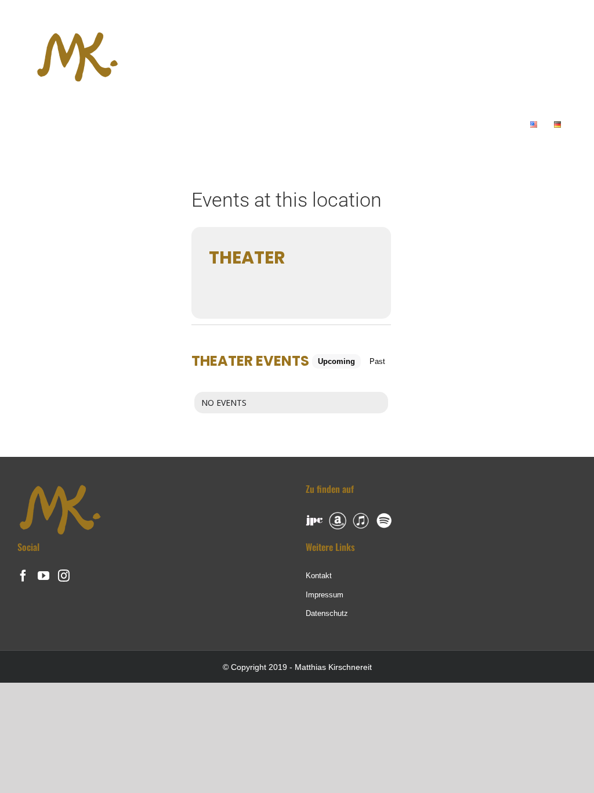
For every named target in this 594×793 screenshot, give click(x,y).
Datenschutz (327, 613)
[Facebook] (23, 576)
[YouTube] (43, 576)
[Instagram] (64, 576)
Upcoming (336, 361)
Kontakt (319, 575)
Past (377, 361)
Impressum (324, 594)
